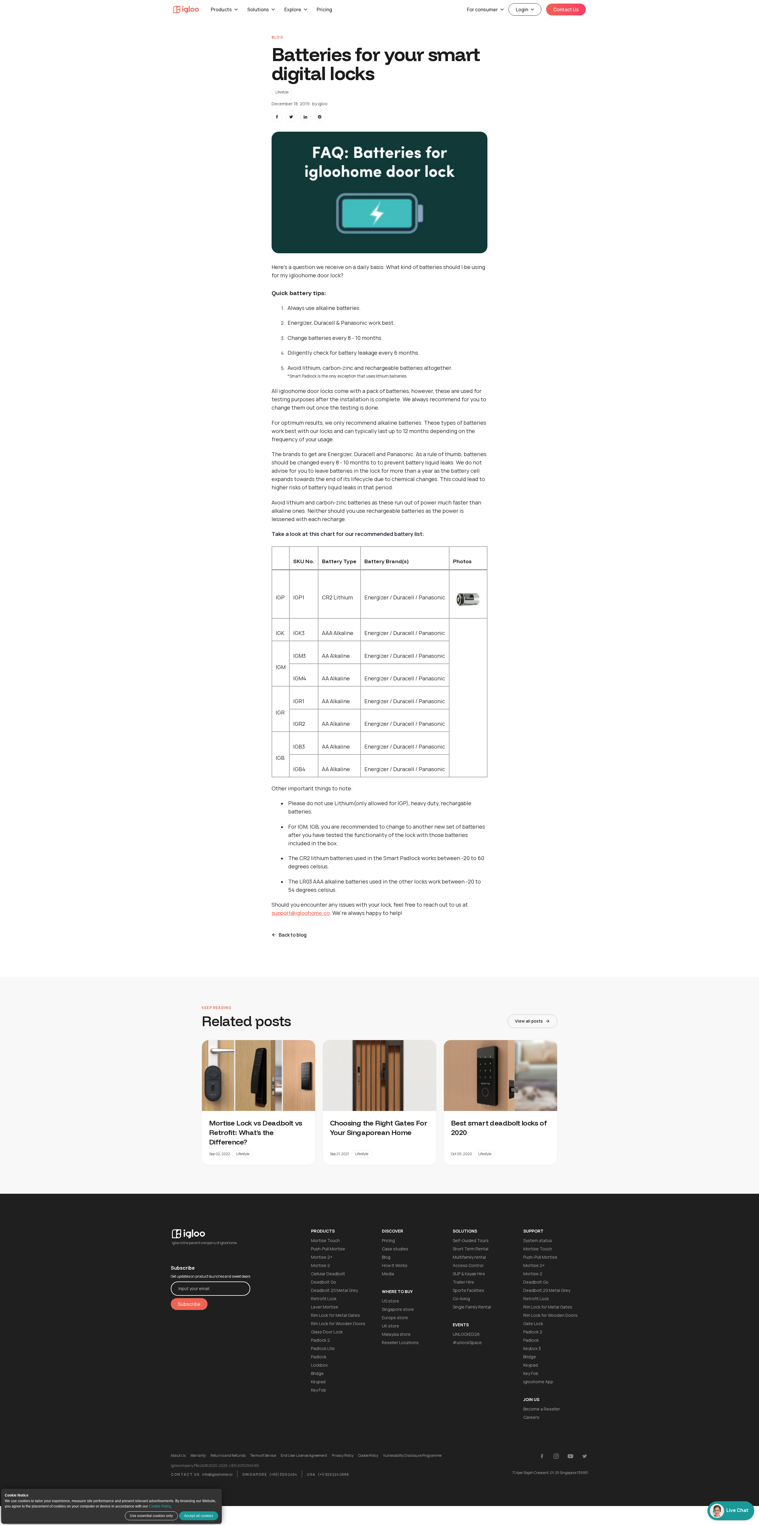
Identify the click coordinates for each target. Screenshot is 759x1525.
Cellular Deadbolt (328, 1273)
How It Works (394, 1265)
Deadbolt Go (323, 1282)
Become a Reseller (541, 1409)
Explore (292, 9)
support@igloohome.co (301, 912)
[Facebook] (542, 1456)
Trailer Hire (463, 1282)
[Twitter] (585, 1456)
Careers (531, 1417)
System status (537, 1240)
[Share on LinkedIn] (305, 117)
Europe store (395, 1317)
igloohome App (538, 1381)
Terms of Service (263, 1455)
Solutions (258, 9)
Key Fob (318, 1390)
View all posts (529, 1021)
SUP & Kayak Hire (469, 1273)
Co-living (461, 1298)
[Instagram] (556, 1456)
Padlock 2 (320, 1340)
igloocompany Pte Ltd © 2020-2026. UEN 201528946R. (215, 1465)
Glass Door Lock (327, 1332)
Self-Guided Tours (471, 1240)
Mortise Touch (325, 1240)
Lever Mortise (324, 1307)
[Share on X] (291, 117)
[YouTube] (570, 1456)
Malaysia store (396, 1334)
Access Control (468, 1265)
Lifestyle (281, 92)
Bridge (317, 1373)
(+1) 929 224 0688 (333, 1474)
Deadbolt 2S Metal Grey (334, 1290)
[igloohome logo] (210, 1230)
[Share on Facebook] (277, 117)
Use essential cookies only (151, 1516)
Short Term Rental (470, 1249)
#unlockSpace (467, 1342)
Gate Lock (533, 1323)
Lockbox (319, 1365)
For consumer (482, 9)
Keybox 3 (532, 1348)
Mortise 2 (320, 1265)
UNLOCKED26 (466, 1334)
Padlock (318, 1357)
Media (388, 1273)
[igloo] (186, 9)
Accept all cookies (198, 1516)
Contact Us (566, 9)
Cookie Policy (160, 1506)
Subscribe (189, 1304)
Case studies (395, 1249)
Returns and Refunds (228, 1455)
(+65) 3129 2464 (283, 1474)
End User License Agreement (304, 1455)
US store (390, 1301)
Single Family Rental (472, 1307)
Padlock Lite (323, 1348)
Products (221, 9)
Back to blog (293, 935)
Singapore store (398, 1309)
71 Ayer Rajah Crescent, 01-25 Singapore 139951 (550, 1472)
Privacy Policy (342, 1455)
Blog (386, 1257)
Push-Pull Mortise (328, 1249)
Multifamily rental (469, 1257)
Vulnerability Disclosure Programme (412, 1455)
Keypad (318, 1381)
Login (522, 9)
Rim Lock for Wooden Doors (338, 1323)
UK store (390, 1326)
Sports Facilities (468, 1290)
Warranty (198, 1455)
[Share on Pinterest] (319, 117)
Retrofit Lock (324, 1298)
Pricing (324, 9)
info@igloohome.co (217, 1474)
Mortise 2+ (322, 1257)
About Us (178, 1455)
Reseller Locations (400, 1342)
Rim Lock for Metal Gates (335, 1315)
